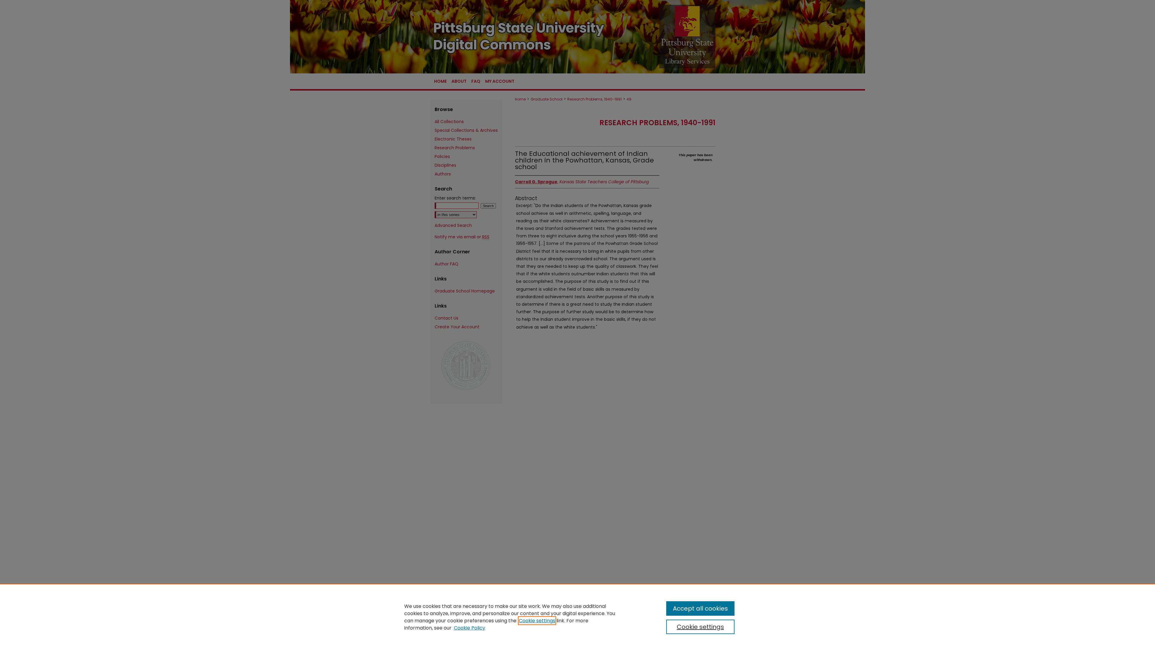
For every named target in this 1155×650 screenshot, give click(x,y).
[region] (577, 617)
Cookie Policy (469, 627)
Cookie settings (537, 620)
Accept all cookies (700, 608)
